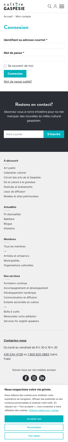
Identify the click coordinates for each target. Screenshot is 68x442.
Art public (10, 167)
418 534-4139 (13, 354)
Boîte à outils (11, 311)
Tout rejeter (34, 435)
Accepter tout (34, 418)
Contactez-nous (15, 340)
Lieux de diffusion (14, 191)
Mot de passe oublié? (18, 81)
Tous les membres (14, 246)
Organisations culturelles (18, 265)
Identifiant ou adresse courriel (25, 40)
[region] (34, 413)
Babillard (9, 219)
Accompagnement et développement (26, 288)
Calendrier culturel (15, 172)
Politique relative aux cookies (44, 410)
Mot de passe (14, 53)
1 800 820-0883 (38, 354)
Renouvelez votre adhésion (20, 316)
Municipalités (11, 260)
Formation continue (15, 283)
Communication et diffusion (20, 297)
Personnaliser (34, 427)
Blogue (8, 223)
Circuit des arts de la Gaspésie (22, 177)
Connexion (15, 73)
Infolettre (9, 228)
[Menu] (61, 6)
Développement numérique (20, 292)
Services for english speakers (21, 321)
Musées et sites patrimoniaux (21, 196)
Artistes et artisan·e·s (16, 255)
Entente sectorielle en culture (21, 302)
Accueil (8, 16)
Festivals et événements (18, 186)
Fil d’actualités (12, 214)
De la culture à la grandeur (20, 182)
